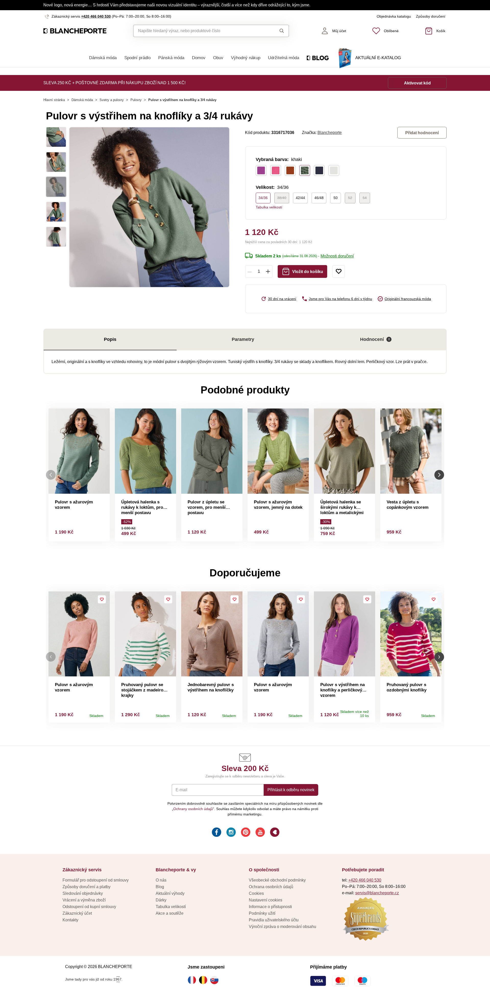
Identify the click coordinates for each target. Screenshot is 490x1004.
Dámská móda (103, 57)
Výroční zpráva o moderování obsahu (282, 926)
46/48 (319, 198)
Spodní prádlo (137, 57)
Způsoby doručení (430, 16)
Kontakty (70, 920)
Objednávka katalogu (394, 16)
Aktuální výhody (170, 893)
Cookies (256, 893)
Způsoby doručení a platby (87, 887)
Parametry (243, 339)
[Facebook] (216, 833)
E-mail (181, 790)
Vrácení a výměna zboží (84, 900)
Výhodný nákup (245, 57)
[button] (51, 657)
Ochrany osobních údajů (193, 809)
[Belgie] (204, 980)
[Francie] (193, 980)
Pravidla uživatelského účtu (274, 920)
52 (350, 198)
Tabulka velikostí (269, 207)
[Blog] (274, 833)
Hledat (276, 31)
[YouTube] (259, 833)
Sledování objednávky (83, 893)
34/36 (263, 198)
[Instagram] (230, 833)
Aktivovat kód (417, 83)
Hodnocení (375, 339)
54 (365, 198)
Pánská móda (171, 57)
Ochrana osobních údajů (271, 887)
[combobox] (199, 31)
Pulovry (136, 100)
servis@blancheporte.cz (377, 893)
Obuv (218, 57)
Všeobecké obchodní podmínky (277, 880)
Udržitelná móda (283, 57)
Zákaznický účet (77, 913)
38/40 (281, 198)
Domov (198, 57)
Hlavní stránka (54, 100)
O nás (161, 880)
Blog (160, 887)
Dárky (161, 900)
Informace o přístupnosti (270, 906)
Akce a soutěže (169, 913)
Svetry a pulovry (112, 100)
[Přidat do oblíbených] (338, 271)
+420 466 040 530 (96, 16)
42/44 (300, 198)
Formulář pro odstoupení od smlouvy (96, 880)
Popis (110, 339)
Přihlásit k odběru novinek (290, 790)
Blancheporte (329, 132)
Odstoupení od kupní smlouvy (89, 906)
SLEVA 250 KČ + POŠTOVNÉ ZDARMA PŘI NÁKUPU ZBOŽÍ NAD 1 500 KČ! (114, 83)
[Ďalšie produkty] (439, 475)
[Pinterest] (245, 833)
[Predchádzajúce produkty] (51, 475)
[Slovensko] (215, 980)
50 (336, 198)
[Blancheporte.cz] (74, 31)
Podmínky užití (262, 913)
